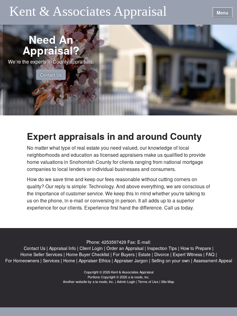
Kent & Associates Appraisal (88, 12)
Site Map (167, 281)
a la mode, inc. (103, 281)
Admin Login (126, 281)
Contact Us (51, 75)
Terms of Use (148, 281)
